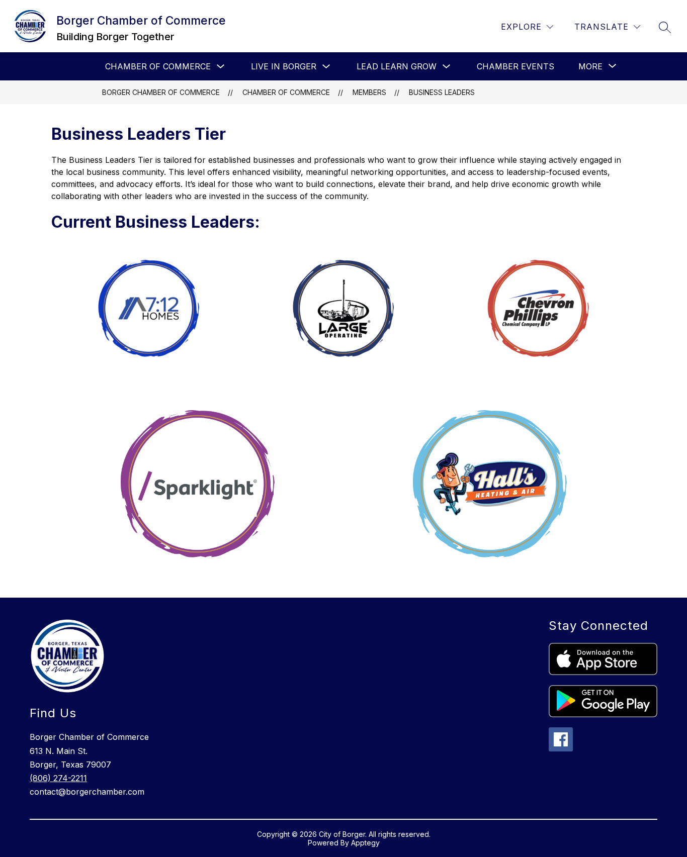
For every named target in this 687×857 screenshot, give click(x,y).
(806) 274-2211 (58, 778)
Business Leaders (442, 92)
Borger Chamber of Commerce (161, 92)
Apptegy (365, 842)
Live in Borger (283, 66)
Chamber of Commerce (158, 66)
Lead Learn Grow (397, 66)
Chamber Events (515, 66)
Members (369, 92)
